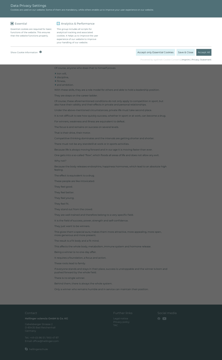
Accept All (204, 52)
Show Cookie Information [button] (24, 52)
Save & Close (185, 52)
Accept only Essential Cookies (155, 52)
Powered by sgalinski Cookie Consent (160, 59)
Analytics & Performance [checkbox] (78, 23)
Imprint (186, 59)
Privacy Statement (201, 59)
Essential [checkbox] (21, 23)
